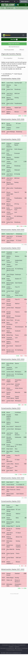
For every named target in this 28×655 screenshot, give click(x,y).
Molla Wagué (10, 577)
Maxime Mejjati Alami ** (9, 99)
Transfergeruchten (9, 49)
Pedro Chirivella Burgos (8, 199)
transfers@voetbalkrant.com (9, 67)
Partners (17, 646)
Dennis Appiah (10, 487)
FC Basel (18, 532)
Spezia (17, 363)
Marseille (17, 392)
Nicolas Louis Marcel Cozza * (10, 270)
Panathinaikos (18, 103)
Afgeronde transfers (14, 43)
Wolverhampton (19, 327)
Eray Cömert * (10, 426)
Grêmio (18, 489)
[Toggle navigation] (23, 35)
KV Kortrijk (17, 174)
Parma (17, 553)
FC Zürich (18, 240)
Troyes (17, 335)
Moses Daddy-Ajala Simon (9, 194)
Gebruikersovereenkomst (7, 648)
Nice (15, 85)
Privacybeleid (21, 645)
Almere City (19, 537)
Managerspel (9, 8)
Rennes (17, 256)
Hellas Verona (19, 295)
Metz (17, 518)
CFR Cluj (16, 204)
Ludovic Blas (9, 464)
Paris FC (16, 192)
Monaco (16, 111)
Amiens (18, 522)
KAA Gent (17, 93)
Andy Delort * (10, 482)
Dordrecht (17, 331)
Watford (17, 303)
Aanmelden (24, 1)
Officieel (21, 49)
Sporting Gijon (18, 82)
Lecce (17, 127)
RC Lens (18, 123)
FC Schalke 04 (20, 484)
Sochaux (18, 528)
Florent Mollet (10, 484)
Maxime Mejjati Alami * (9, 184)
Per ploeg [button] (20, 58)
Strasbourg (17, 89)
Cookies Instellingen (22, 648)
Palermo (17, 312)
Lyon (15, 161)
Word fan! (14, 39)
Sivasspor (17, 153)
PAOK (16, 415)
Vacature (11, 646)
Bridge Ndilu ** (10, 526)
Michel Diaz (9, 335)
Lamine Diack (10, 371)
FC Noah (17, 459)
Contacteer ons (6, 645)
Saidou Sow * (10, 234)
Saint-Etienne (18, 283)
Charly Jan (9, 580)
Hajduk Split (17, 107)
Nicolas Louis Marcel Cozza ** (10, 218)
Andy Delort (9, 449)
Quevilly (18, 526)
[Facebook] (14, 1)
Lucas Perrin (9, 82)
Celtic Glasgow (18, 149)
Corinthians (18, 412)
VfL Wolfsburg (18, 216)
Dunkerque (18, 274)
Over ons (14, 645)
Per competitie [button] (8, 58)
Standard (16, 157)
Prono (2, 8)
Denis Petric (9, 320)
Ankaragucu (18, 371)
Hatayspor (17, 170)
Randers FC (18, 278)
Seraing (16, 97)
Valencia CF (18, 346)
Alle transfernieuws (14, 47)
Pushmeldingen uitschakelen (14, 650)
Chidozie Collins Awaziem (9, 145)
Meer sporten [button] (5, 1)
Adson (8, 412)
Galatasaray (18, 437)
